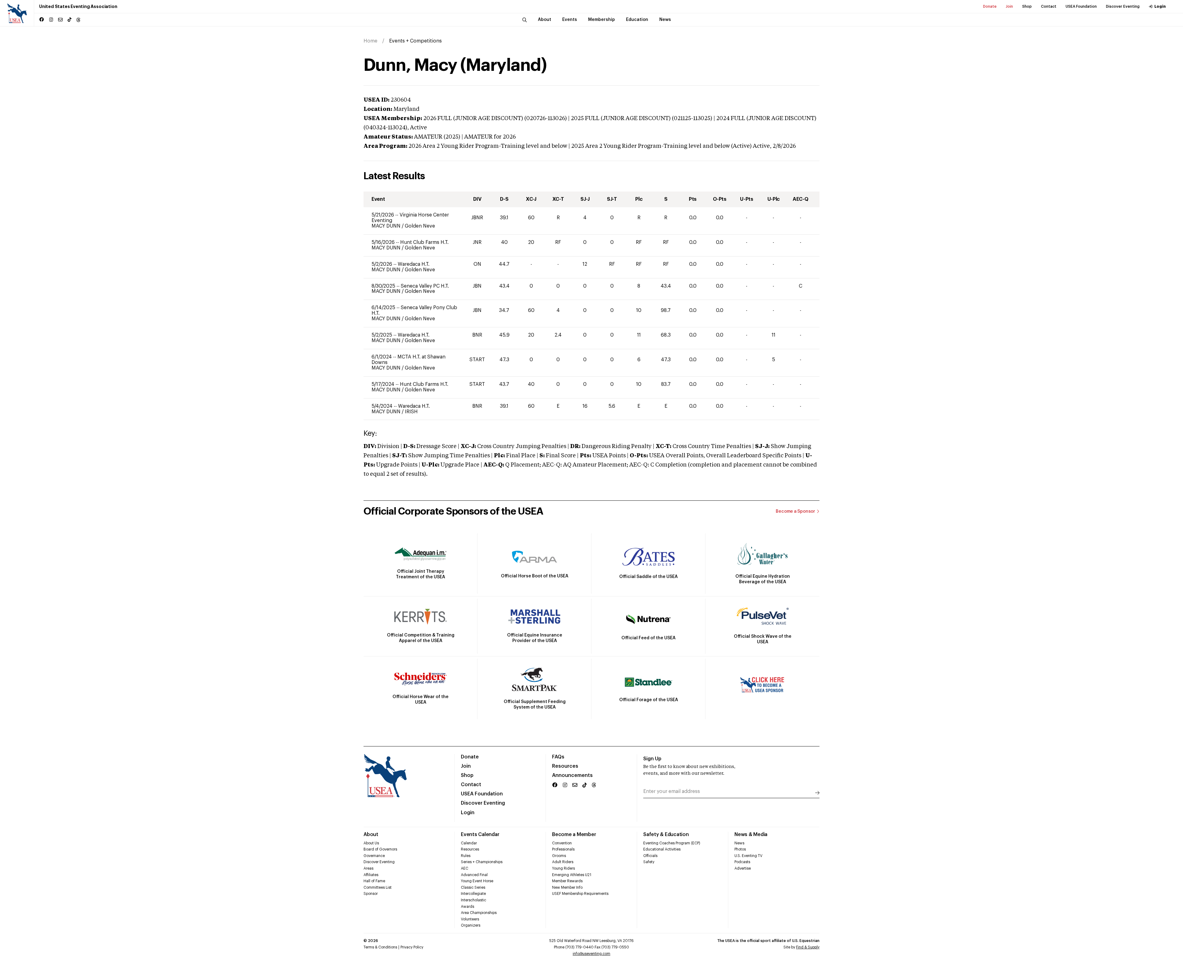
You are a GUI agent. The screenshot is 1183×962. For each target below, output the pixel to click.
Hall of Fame (374, 881)
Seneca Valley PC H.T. (425, 286)
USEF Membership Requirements (580, 893)
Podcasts (742, 862)
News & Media (750, 834)
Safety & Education (666, 834)
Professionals (563, 849)
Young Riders (563, 868)
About (371, 834)
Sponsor (371, 893)
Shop (1027, 6)
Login (1160, 6)
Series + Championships (481, 862)
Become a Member (574, 834)
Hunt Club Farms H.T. (424, 242)
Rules (465, 856)
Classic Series (473, 887)
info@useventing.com (591, 954)
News (739, 843)
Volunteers (470, 919)
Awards (467, 906)
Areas (368, 868)
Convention (562, 843)
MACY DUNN (387, 226)
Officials (650, 856)
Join (1009, 6)
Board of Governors (380, 849)
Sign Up (652, 758)
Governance (374, 856)
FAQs (558, 756)
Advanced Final (474, 875)
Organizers (470, 925)
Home (370, 40)
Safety (648, 862)
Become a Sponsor (795, 511)
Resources (565, 766)
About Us (371, 843)
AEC (464, 868)
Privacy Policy (411, 947)
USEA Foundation (1081, 6)
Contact (1048, 6)
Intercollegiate (473, 893)
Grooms (559, 856)
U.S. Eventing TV (748, 856)
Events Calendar (480, 834)
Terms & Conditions (380, 947)
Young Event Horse (477, 881)
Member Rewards (567, 881)
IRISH (411, 411)
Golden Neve (420, 226)
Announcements (572, 775)
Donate (990, 6)
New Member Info (567, 887)
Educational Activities (662, 849)
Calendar (469, 843)
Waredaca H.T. (413, 264)
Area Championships (479, 913)
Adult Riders (562, 862)
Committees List (378, 887)
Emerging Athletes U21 (571, 875)
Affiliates (371, 875)
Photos (740, 849)
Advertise (742, 868)
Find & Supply (807, 947)
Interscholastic (473, 900)
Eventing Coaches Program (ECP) (671, 843)
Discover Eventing (1123, 6)
